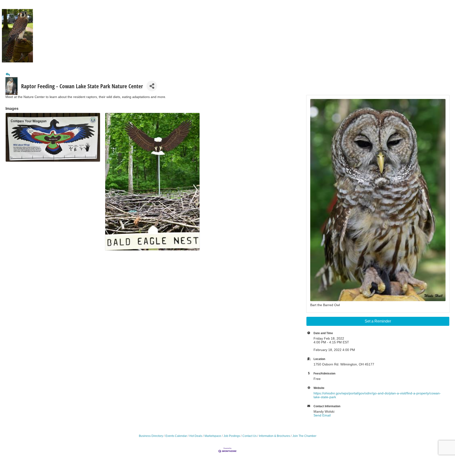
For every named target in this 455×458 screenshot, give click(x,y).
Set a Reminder (378, 321)
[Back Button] (8, 74)
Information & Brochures (274, 436)
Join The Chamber (304, 436)
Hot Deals (195, 436)
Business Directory (151, 436)
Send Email (322, 415)
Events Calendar (176, 436)
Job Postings (231, 436)
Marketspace (213, 436)
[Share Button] (151, 86)
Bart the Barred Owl (325, 305)
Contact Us (249, 436)
